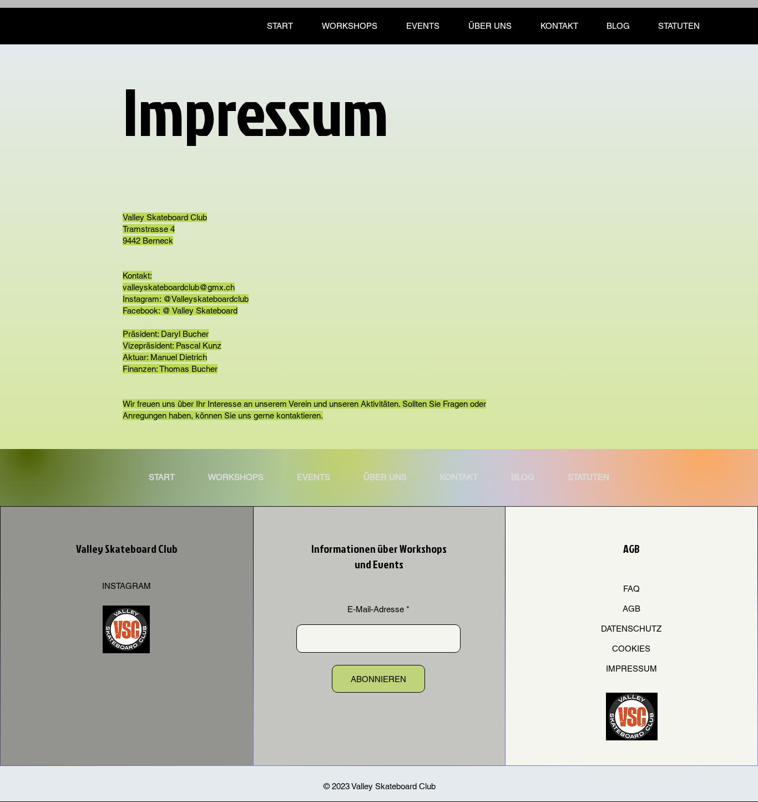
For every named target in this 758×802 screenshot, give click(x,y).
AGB (631, 608)
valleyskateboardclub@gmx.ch (179, 287)
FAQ (631, 588)
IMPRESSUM (631, 668)
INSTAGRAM (126, 586)
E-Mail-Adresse (375, 609)
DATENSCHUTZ (631, 628)
